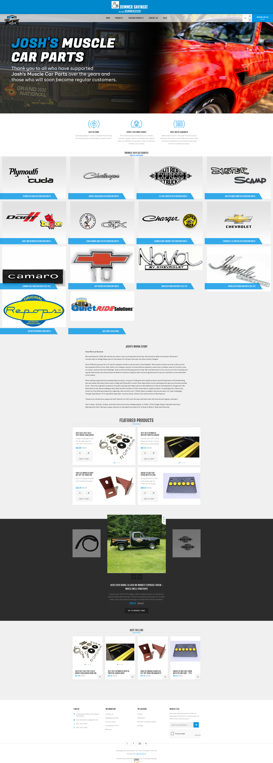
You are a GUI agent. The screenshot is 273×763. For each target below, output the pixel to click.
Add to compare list (80, 453)
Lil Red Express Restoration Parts (173, 196)
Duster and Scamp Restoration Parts (240, 196)
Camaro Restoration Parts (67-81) (37, 286)
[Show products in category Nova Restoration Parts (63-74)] (170, 268)
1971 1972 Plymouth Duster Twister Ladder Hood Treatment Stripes (118, 673)
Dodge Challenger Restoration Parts (104, 196)
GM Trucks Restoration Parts (106, 286)
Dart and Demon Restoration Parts (36, 241)
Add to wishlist (88, 453)
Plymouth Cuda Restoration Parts (37, 196)
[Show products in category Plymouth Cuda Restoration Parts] (34, 178)
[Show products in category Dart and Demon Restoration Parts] (34, 223)
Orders (140, 714)
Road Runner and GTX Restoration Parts (102, 241)
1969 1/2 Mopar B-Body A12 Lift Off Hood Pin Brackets (84, 475)
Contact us (109, 714)
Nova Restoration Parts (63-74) (174, 286)
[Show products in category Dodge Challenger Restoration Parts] (102, 178)
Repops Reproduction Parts (39, 331)
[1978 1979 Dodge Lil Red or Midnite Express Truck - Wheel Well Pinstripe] (136, 544)
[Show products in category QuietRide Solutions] (102, 313)
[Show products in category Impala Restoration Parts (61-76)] (239, 268)
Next (139, 576)
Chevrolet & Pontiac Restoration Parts (239, 241)
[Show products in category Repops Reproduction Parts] (34, 313)
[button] (114, 462)
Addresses (141, 718)
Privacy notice (110, 722)
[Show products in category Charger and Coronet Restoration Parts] (170, 223)
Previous (133, 576)
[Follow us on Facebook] (133, 743)
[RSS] (145, 743)
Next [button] (186, 543)
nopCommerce (141, 754)
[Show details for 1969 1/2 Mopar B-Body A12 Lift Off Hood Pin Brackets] (116, 485)
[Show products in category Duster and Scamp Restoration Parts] (239, 178)
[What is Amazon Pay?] (136, 762)
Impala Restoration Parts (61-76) (241, 286)
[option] (136, 63)
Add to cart (84, 459)
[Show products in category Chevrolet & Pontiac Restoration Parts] (239, 223)
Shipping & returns (112, 718)
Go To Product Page (136, 611)
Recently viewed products (146, 722)
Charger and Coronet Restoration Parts (170, 241)
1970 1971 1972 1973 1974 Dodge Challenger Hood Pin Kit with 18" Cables (85, 673)
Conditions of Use (111, 725)
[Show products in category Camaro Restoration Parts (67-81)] (34, 268)
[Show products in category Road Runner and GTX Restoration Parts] (102, 223)
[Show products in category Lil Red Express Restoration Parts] (170, 178)
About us (108, 729)
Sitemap (140, 725)
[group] (116, 446)
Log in (251, 16)
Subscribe (196, 725)
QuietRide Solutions (110, 331)
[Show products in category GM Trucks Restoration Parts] (102, 268)
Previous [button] (87, 543)
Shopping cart (262, 18)
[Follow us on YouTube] (139, 743)
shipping (153, 758)
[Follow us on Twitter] (127, 743)
